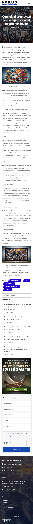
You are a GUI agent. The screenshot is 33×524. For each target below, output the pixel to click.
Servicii (5, 505)
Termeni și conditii (8, 507)
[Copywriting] (16, 375)
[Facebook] (3, 520)
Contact (5, 502)
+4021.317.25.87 (9, 486)
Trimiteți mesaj (16, 449)
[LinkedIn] (9, 520)
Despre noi (6, 500)
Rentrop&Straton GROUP (15, 464)
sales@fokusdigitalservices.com (13, 490)
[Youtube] (6, 520)
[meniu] (29, 2)
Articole (19, 27)
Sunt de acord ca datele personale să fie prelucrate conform (17, 435)
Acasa (13, 27)
